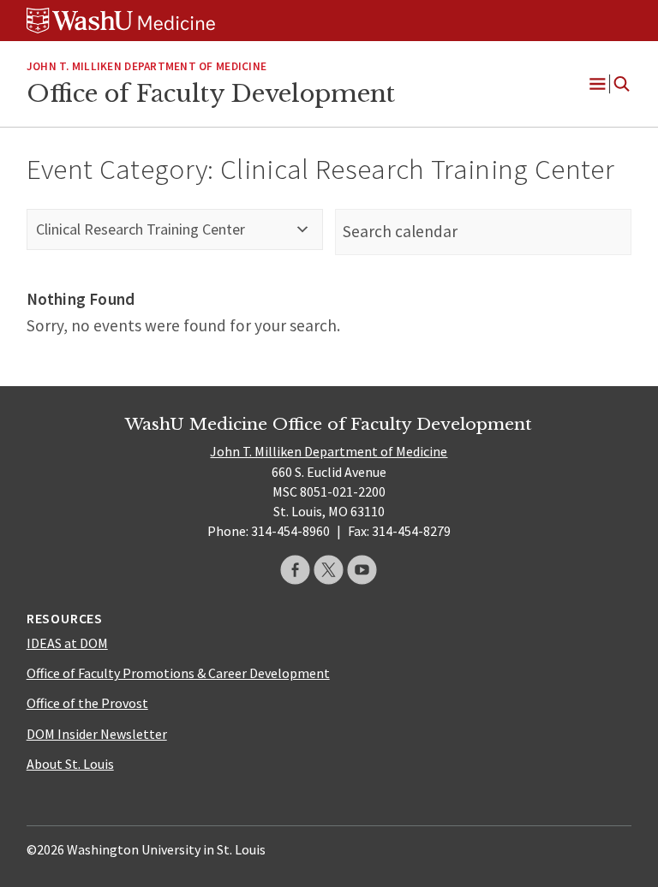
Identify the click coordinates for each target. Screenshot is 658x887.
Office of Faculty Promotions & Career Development (178, 673)
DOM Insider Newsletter (97, 733)
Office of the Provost (87, 702)
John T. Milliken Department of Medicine (146, 66)
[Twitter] (329, 570)
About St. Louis (70, 763)
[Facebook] (295, 570)
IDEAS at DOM (67, 643)
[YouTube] (362, 570)
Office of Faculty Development (211, 93)
